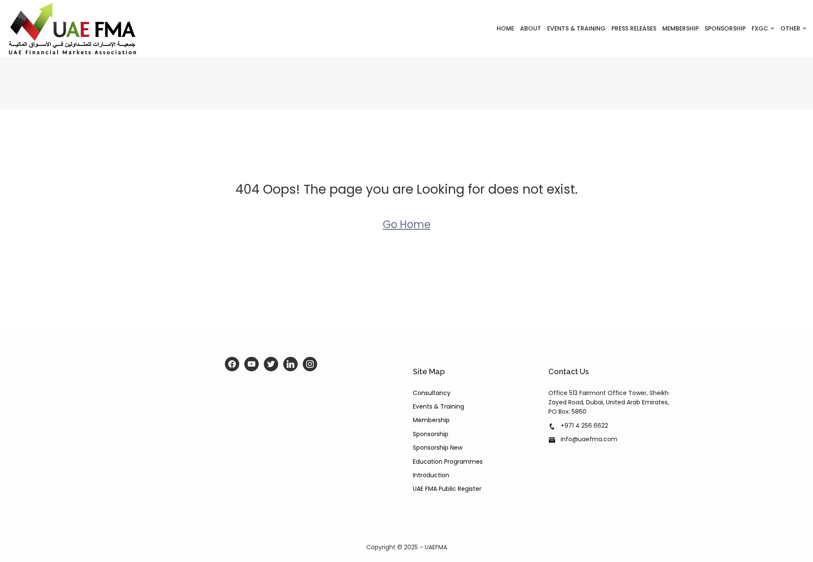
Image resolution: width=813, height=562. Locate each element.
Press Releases (633, 28)
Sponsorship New (437, 447)
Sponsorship (725, 28)
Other (790, 28)
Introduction (431, 475)
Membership (680, 28)
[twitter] (271, 364)
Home (505, 28)
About (530, 28)
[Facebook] (232, 364)
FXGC (760, 28)
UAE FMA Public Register (447, 488)
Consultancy (432, 393)
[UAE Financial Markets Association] (101, 28)
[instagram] (310, 364)
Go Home (407, 224)
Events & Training (576, 28)
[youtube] (251, 364)
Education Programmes (448, 461)
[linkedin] (290, 364)
